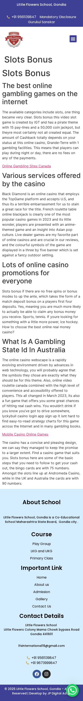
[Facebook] (37, 674)
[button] (73, 38)
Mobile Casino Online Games (25, 434)
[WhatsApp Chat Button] (72, 690)
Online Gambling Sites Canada (26, 166)
